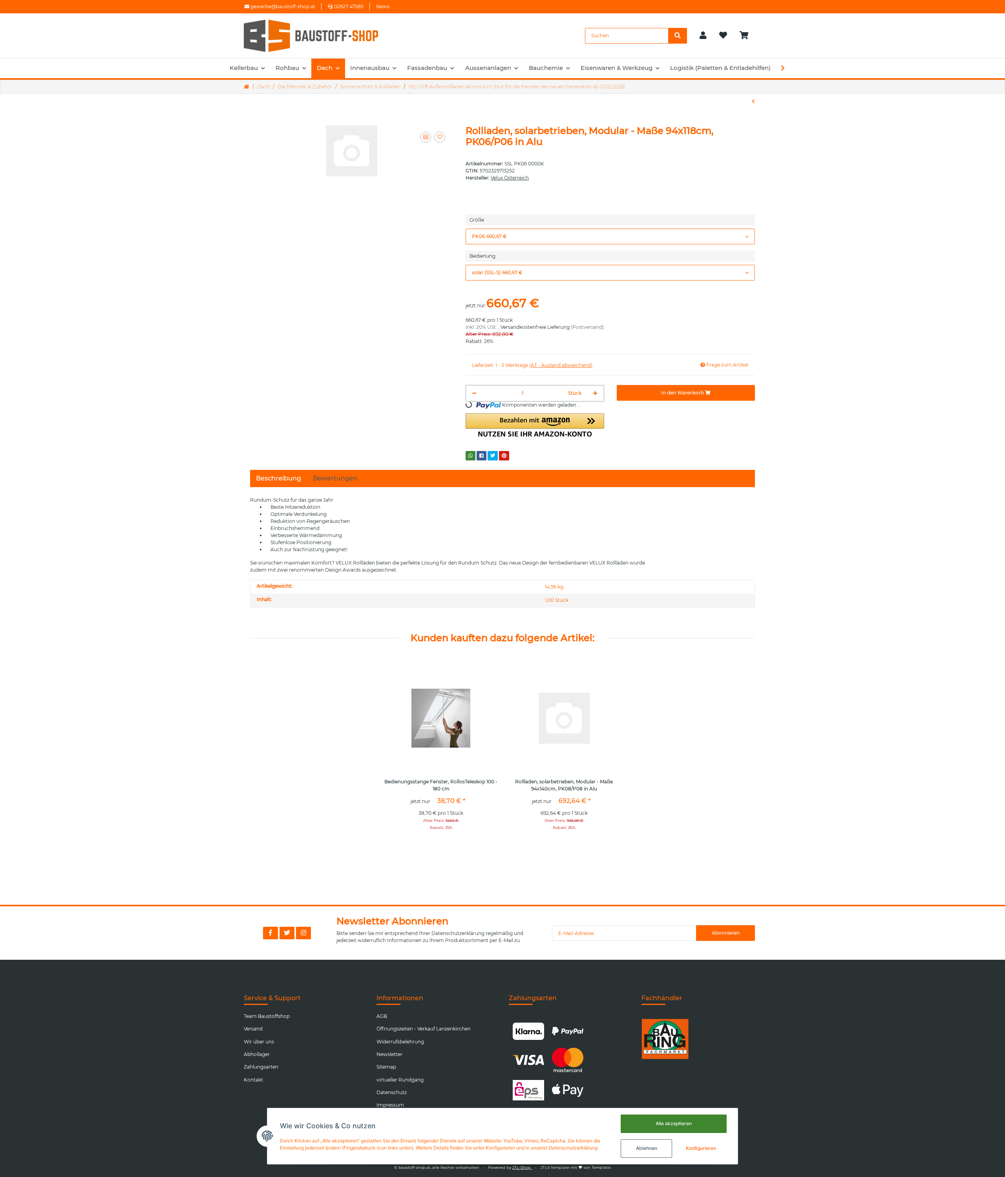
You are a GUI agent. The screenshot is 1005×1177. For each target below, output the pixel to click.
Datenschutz (391, 1092)
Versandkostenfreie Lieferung (535, 327)
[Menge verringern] (474, 393)
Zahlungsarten (261, 1067)
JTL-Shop (522, 1167)
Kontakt (253, 1080)
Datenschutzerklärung (457, 933)
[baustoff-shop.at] (318, 35)
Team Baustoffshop (267, 1016)
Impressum (390, 1105)
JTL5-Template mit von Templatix (576, 1167)
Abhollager (257, 1054)
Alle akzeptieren (674, 1123)
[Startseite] (246, 86)
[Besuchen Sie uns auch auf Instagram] (303, 933)
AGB (381, 1016)
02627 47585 (349, 6)
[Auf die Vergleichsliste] (425, 137)
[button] (703, 36)
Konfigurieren (701, 1148)
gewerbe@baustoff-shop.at (282, 6)
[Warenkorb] (747, 36)
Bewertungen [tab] (335, 478)
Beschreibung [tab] (278, 478)
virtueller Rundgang (400, 1080)
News (382, 6)
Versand (253, 1029)
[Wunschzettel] (723, 36)
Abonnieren (726, 933)
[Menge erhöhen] (595, 393)
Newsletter (389, 1054)
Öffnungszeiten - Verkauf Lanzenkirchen (423, 1029)
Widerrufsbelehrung (400, 1042)
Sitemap (386, 1067)
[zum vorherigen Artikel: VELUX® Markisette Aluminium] (753, 101)
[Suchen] (677, 36)
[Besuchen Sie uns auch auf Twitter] (287, 933)
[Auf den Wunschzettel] (439, 137)
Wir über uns (259, 1042)
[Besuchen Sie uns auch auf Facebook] (270, 933)
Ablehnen (646, 1148)
